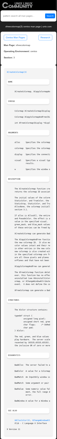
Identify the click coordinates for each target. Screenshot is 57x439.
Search (50, 16)
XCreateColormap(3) (17, 72)
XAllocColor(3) (22, 420)
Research (45, 37)
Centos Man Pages (15, 37)
